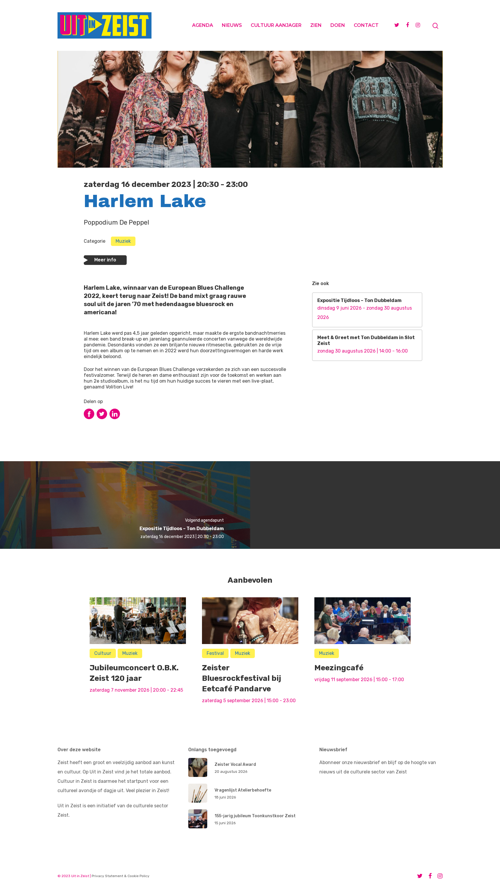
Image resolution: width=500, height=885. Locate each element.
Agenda (202, 25)
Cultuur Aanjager (276, 25)
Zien (316, 25)
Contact (366, 25)
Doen (337, 25)
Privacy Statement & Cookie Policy (120, 876)
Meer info (105, 260)
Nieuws (232, 25)
